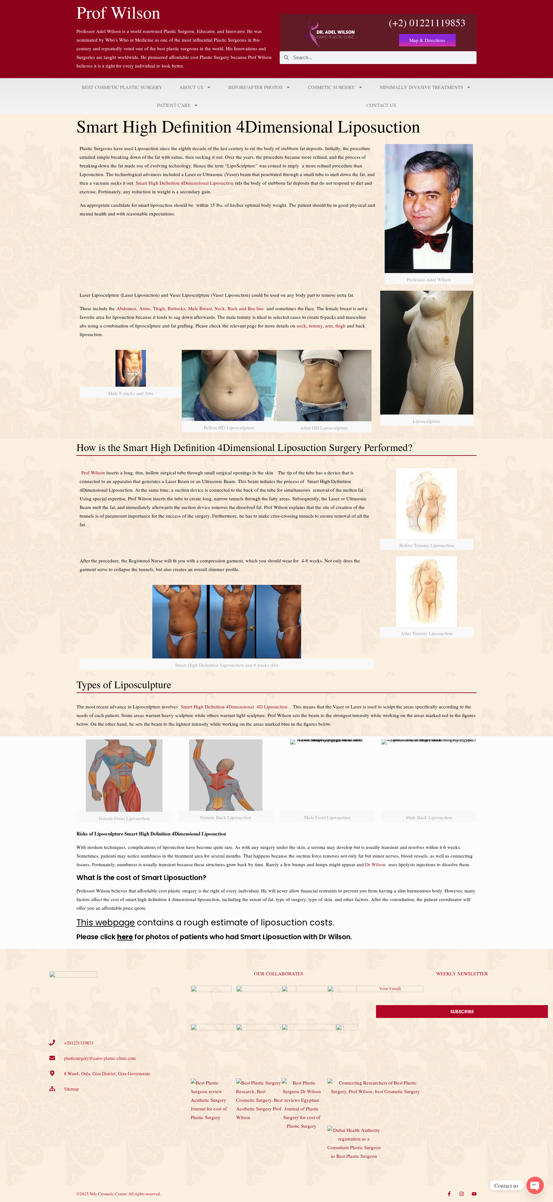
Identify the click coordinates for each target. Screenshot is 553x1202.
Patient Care (173, 105)
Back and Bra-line (246, 308)
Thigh (159, 308)
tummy (316, 325)
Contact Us (381, 105)
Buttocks (176, 308)
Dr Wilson (375, 864)
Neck (219, 308)
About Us (191, 87)
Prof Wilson (118, 11)
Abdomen (126, 308)
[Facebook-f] (449, 1193)
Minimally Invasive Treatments (421, 87)
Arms (144, 308)
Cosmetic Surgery (331, 87)
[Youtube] (474, 1193)
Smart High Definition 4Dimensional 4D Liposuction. (235, 706)
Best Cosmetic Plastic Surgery (122, 87)
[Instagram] (461, 1193)
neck (301, 325)
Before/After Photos (255, 87)
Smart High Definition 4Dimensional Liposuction (185, 183)
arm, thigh (335, 325)
